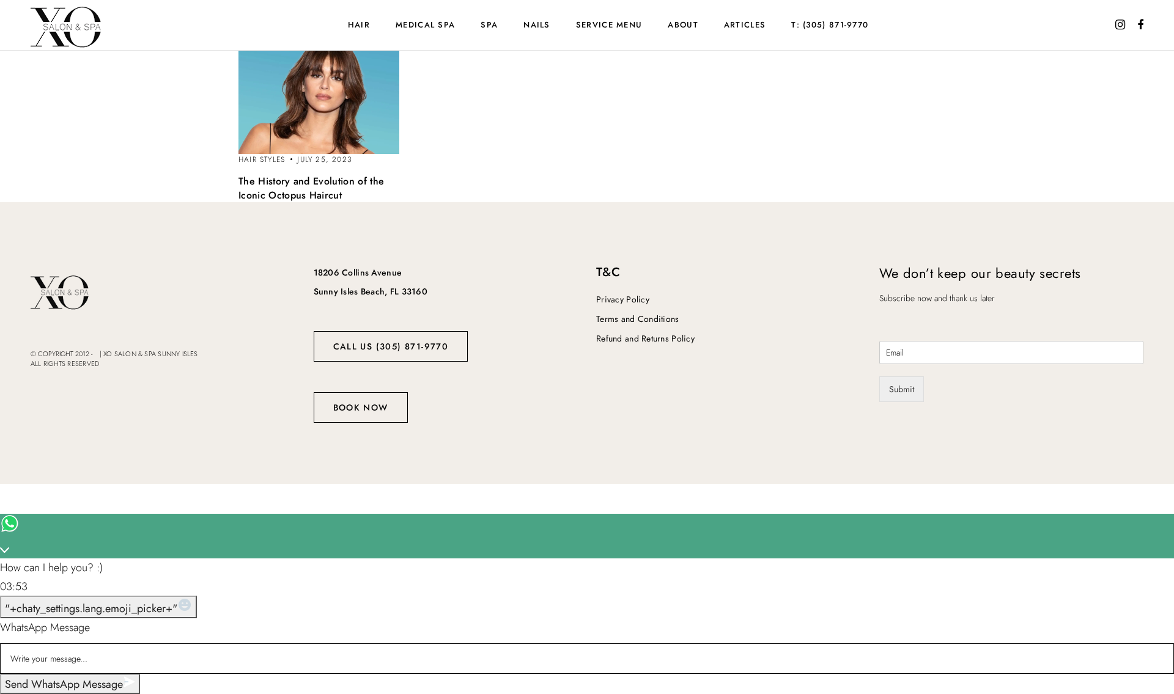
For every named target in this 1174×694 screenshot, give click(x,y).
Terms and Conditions (637, 319)
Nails (536, 25)
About (683, 25)
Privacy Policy (622, 299)
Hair (359, 25)
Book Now (360, 407)
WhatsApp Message (45, 627)
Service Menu (609, 25)
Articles (745, 25)
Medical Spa (425, 25)
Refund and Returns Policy (645, 338)
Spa (489, 25)
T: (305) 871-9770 (829, 25)
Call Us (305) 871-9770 (391, 346)
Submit (901, 389)
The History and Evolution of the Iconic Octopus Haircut (311, 188)
